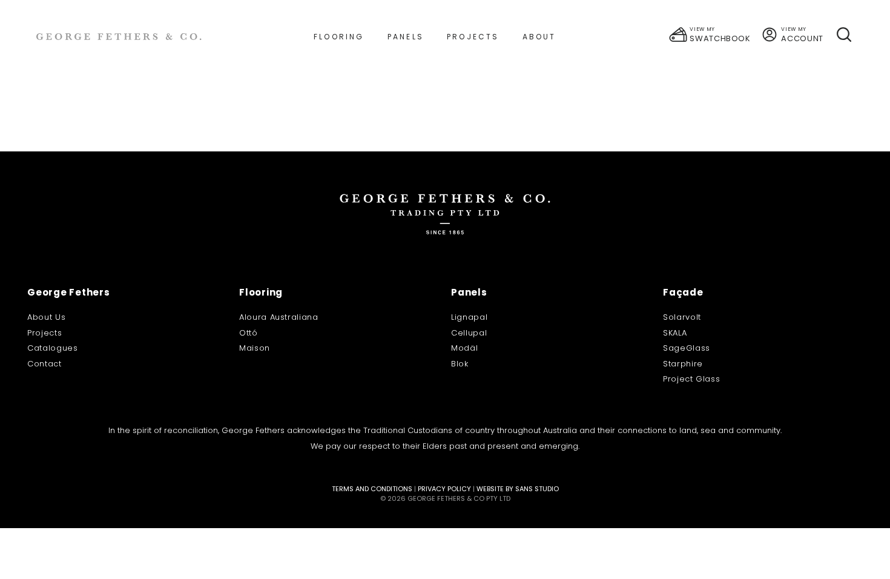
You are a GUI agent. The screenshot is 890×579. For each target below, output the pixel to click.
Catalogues (52, 348)
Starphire (683, 363)
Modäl (464, 348)
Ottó (248, 333)
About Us (46, 317)
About (539, 36)
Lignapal (469, 317)
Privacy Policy (444, 489)
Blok (460, 363)
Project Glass (691, 379)
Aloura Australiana (278, 317)
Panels (405, 36)
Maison (254, 348)
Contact (44, 363)
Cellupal (469, 333)
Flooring (339, 36)
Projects (473, 36)
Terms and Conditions (372, 489)
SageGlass (686, 348)
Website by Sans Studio (517, 489)
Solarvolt (682, 317)
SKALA (675, 333)
